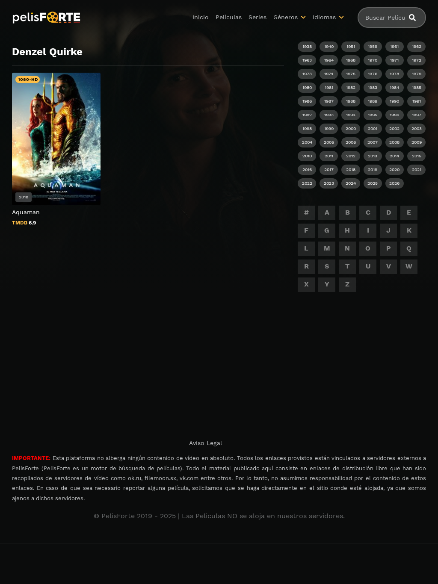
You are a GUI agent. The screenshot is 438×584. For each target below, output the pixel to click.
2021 (416, 169)
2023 (329, 183)
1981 (329, 87)
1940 (329, 46)
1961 (394, 46)
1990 (394, 101)
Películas (229, 17)
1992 (307, 115)
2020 (394, 169)
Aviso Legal (205, 442)
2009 (416, 142)
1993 (329, 115)
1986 (307, 101)
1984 (394, 87)
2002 (394, 128)
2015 (416, 156)
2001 (372, 128)
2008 (394, 142)
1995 (372, 115)
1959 (372, 46)
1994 (350, 115)
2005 (329, 142)
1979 (416, 74)
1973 (307, 74)
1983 (372, 87)
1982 (350, 87)
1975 (350, 74)
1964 (329, 60)
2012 (350, 156)
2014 (394, 156)
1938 (307, 46)
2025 (372, 183)
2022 (307, 183)
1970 (372, 60)
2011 (329, 156)
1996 (394, 115)
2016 (307, 169)
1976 (372, 74)
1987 (329, 101)
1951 (350, 46)
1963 (307, 60)
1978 (394, 74)
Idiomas (324, 17)
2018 (350, 169)
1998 (307, 128)
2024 (351, 183)
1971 (394, 60)
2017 (329, 169)
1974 (328, 74)
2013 (372, 156)
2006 (351, 142)
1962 (416, 46)
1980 (307, 87)
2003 (416, 128)
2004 (307, 142)
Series (257, 17)
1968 (350, 60)
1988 (350, 101)
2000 (351, 128)
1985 (416, 87)
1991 (416, 101)
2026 (394, 183)
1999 (329, 128)
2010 (307, 156)
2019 (372, 169)
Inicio (200, 17)
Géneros (285, 17)
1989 (372, 101)
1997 (416, 115)
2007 (372, 142)
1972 (416, 60)
